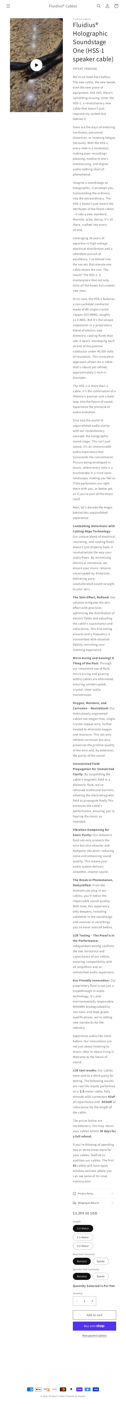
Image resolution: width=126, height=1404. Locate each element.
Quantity (78, 1293)
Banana (82, 1261)
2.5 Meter (83, 1237)
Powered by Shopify (75, 1396)
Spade (101, 1261)
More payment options (94, 1335)
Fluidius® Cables (57, 1396)
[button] (8, 6)
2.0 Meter (83, 1228)
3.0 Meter (83, 1246)
